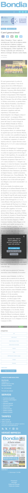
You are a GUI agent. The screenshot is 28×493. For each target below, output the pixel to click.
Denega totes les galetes (14, 251)
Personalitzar (14, 254)
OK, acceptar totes (14, 248)
